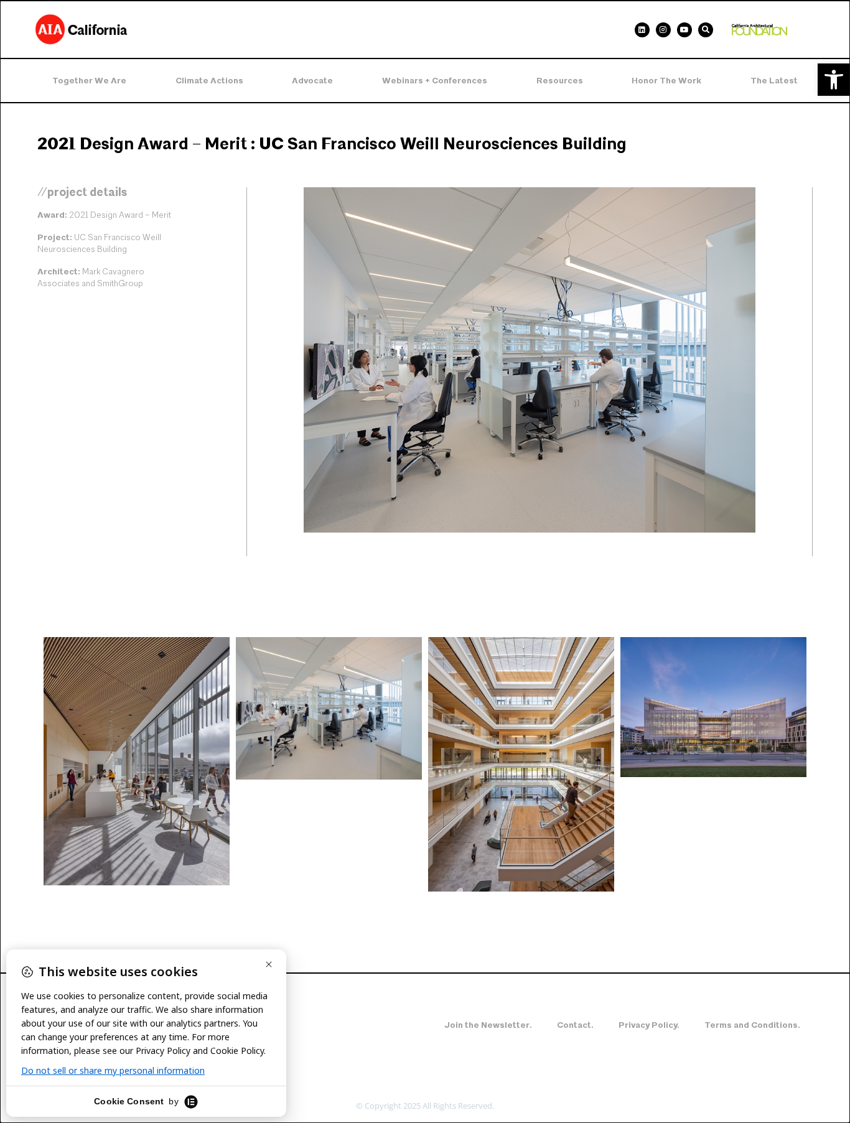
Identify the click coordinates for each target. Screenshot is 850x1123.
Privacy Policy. (649, 1025)
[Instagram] (663, 29)
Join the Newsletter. (488, 1025)
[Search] (705, 29)
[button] (834, 79)
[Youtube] (684, 29)
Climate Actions (209, 80)
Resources (559, 80)
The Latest (774, 80)
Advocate (312, 80)
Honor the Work (666, 80)
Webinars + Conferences (434, 80)
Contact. (575, 1025)
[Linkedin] (642, 29)
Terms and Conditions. (752, 1025)
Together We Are (89, 80)
